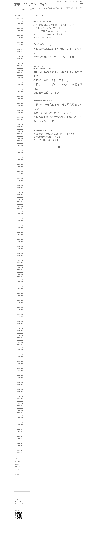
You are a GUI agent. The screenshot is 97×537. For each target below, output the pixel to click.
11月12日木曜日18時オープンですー (42, 45)
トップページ (18, 15)
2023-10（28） (20, 93)
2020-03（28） (20, 194)
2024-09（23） (20, 68)
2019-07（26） (20, 213)
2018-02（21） (20, 253)
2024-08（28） (20, 70)
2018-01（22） (20, 255)
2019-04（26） (20, 220)
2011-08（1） (20, 436)
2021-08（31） (20, 154)
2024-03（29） (20, 82)
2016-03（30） (20, 307)
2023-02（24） (20, 112)
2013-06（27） (20, 384)
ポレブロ (17, 474)
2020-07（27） (20, 185)
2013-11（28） (20, 372)
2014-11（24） (20, 344)
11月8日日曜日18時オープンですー (42, 130)
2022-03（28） (20, 138)
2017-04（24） (20, 276)
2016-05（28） (20, 302)
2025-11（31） (20, 42)
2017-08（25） (20, 267)
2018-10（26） (20, 234)
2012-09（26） (20, 405)
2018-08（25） (20, 239)
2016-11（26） (20, 288)
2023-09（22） (20, 96)
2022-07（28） (20, 129)
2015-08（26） (20, 323)
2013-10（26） (20, 375)
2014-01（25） (20, 368)
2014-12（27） (20, 342)
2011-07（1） (20, 438)
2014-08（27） (20, 351)
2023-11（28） (20, 91)
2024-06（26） (20, 75)
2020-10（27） (20, 178)
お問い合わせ (18, 466)
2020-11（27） (20, 175)
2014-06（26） (20, 356)
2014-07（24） (20, 354)
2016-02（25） (20, 309)
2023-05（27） (20, 105)
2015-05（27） (20, 330)
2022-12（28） (20, 117)
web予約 (17, 469)
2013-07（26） (20, 382)
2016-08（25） (20, 295)
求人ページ (17, 472)
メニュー (17, 458)
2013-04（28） (20, 389)
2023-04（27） (20, 107)
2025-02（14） (20, 56)
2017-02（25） (20, 281)
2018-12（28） (20, 229)
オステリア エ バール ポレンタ (26, 527)
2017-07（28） (20, 269)
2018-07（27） (20, 241)
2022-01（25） (20, 143)
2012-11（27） (20, 401)
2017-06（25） (20, 272)
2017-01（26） (20, 283)
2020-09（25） (20, 180)
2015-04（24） (20, 333)
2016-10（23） (20, 290)
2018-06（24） (20, 243)
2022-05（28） (20, 133)
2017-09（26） (20, 265)
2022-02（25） (20, 140)
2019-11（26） (20, 204)
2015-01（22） (20, 340)
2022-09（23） (20, 124)
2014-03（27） (20, 363)
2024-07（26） (20, 72)
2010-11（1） (20, 452)
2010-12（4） (20, 450)
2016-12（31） (20, 286)
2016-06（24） (20, 300)
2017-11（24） (20, 260)
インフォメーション (19, 18)
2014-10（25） (20, 347)
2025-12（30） (20, 39)
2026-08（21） (20, 21)
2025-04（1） (20, 51)
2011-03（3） (20, 443)
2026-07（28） (20, 23)
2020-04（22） (20, 192)
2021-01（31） (20, 171)
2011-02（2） (20, 445)
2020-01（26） (20, 199)
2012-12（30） (20, 398)
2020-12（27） (20, 173)
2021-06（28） (20, 159)
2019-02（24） (20, 225)
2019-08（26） (20, 211)
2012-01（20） (20, 424)
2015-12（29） (20, 314)
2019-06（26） (20, 215)
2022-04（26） (20, 136)
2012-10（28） (20, 403)
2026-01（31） (20, 37)
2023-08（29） (20, 98)
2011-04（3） (20, 440)
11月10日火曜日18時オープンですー (42, 68)
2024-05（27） (20, 77)
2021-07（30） (20, 157)
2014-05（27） (20, 358)
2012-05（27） (20, 415)
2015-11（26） (20, 316)
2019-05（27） (20, 218)
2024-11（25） (20, 63)
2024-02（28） (20, 84)
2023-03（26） (20, 110)
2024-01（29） (20, 86)
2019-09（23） (20, 208)
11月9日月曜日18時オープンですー (42, 100)
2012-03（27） (20, 419)
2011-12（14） (20, 426)
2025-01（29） (20, 58)
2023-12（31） (20, 89)
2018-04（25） (20, 248)
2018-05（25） (20, 246)
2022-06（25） (20, 131)
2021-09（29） (20, 152)
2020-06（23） (20, 187)
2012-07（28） (20, 410)
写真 (16, 456)
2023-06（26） (20, 103)
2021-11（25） (20, 147)
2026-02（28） (20, 35)
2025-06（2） (20, 49)
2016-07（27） (20, 297)
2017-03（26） (20, 279)
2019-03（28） (20, 222)
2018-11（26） (20, 232)
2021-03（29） (20, 166)
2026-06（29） (20, 25)
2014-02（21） (20, 365)
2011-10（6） (20, 431)
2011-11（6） (20, 429)
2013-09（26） (20, 377)
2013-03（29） (20, 391)
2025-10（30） (20, 44)
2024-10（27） (20, 65)
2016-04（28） (20, 304)
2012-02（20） (20, 422)
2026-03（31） (20, 32)
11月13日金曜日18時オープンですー (42, 21)
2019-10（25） (20, 206)
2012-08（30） (20, 408)
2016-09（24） (20, 293)
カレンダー (17, 461)
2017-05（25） (20, 274)
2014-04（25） (20, 361)
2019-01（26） (20, 227)
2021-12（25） (20, 145)
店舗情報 (17, 464)
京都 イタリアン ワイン (31, 4)
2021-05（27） (20, 161)
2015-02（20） (20, 337)
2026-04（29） (20, 30)
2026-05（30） (20, 28)
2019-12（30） (20, 201)
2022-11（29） (20, 119)
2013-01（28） (20, 396)
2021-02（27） (20, 168)
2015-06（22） (20, 328)
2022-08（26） (20, 126)
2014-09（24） (20, 349)
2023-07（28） (20, 100)
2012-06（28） (20, 412)
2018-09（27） (20, 236)
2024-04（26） (20, 79)
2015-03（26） (20, 335)
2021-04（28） (20, 164)
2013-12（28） (20, 370)
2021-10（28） (20, 150)
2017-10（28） (20, 262)
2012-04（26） (20, 417)
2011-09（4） (20, 433)
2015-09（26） (20, 321)
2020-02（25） (20, 197)
